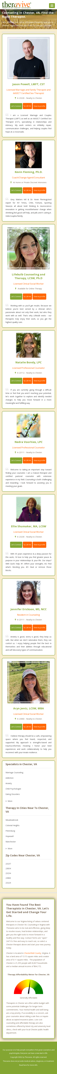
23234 (8, 873)
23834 (8, 868)
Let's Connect (16, 106)
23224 (8, 882)
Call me (28, 106)
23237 (8, 863)
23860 (8, 878)
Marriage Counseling (14, 772)
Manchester (11, 841)
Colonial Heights (12, 825)
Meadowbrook (12, 820)
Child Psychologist (13, 788)
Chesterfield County (32, 953)
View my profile (39, 106)
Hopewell (10, 836)
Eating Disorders (13, 794)
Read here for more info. (28, 1065)
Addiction (10, 778)
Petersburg (10, 831)
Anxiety (9, 783)
